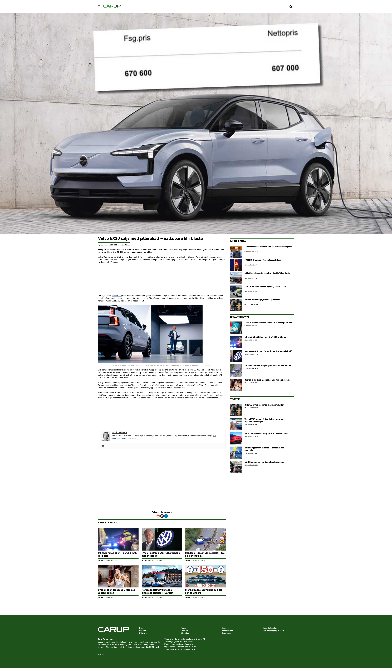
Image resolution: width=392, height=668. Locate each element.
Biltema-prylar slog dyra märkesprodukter (264, 405)
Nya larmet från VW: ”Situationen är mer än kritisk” (268, 351)
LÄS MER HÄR (152, 647)
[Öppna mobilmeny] (99, 6)
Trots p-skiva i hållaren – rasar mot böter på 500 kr (268, 322)
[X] (162, 516)
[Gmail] (158, 516)
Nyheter (101, 245)
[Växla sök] (291, 7)
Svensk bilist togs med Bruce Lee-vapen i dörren (267, 380)
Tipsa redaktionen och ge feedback (179, 649)
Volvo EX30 (117, 296)
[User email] (103, 446)
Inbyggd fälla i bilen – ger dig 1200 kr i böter (265, 337)
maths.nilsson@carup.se (183, 644)
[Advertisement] (159, 280)
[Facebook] (100, 446)
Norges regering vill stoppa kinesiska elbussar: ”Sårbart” (158, 591)
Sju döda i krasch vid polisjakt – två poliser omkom (267, 365)
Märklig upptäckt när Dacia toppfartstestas (264, 462)
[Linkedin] (166, 516)
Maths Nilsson (125, 245)
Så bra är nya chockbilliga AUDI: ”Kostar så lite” (266, 433)
